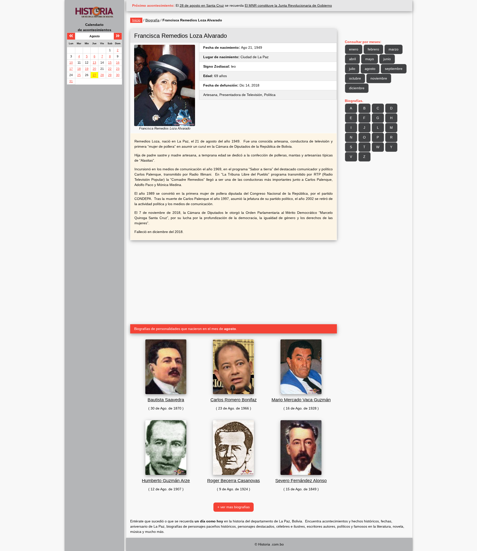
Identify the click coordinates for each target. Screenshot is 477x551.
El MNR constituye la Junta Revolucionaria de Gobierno (288, 5)
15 (110, 62)
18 (79, 69)
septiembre (393, 69)
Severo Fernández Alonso (301, 480)
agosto (370, 69)
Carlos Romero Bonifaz (233, 399)
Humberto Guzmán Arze (166, 480)
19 (86, 69)
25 (79, 75)
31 (71, 81)
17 (71, 69)
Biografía (152, 20)
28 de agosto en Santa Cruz (202, 5)
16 (117, 62)
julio (352, 69)
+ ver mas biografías (233, 507)
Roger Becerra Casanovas (233, 480)
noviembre (378, 78)
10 (71, 62)
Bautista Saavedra (166, 399)
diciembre (356, 88)
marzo (393, 49)
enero (353, 49)
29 (110, 75)
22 (110, 69)
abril (352, 59)
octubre (355, 78)
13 (94, 62)
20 (94, 69)
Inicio (136, 20)
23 (117, 69)
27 (94, 75)
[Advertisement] (233, 280)
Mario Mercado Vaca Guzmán (301, 399)
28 (102, 75)
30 (117, 75)
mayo (369, 59)
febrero (373, 49)
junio (387, 59)
